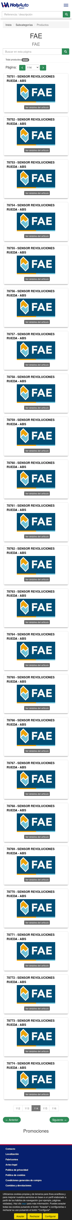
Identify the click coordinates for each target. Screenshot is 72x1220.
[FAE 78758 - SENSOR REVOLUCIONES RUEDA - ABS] (36, 393)
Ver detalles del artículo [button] (37, 107)
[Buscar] (66, 14)
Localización (12, 1154)
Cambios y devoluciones (18, 1185)
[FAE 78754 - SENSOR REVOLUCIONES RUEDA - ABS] (36, 222)
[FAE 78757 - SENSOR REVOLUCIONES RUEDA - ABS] (36, 350)
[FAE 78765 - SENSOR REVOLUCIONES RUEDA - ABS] (36, 694)
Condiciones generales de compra (24, 1180)
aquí (24, 1203)
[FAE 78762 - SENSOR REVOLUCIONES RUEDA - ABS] (36, 565)
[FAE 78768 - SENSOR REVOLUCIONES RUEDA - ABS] (36, 822)
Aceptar (20, 1216)
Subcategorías (24, 25)
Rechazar (35, 1216)
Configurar (50, 1216)
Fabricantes (12, 1159)
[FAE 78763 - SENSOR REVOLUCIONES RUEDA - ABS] (36, 608)
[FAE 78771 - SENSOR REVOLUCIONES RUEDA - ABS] (36, 951)
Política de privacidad (17, 1169)
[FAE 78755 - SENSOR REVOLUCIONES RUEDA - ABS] (36, 265)
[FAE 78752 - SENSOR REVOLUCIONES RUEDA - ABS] (36, 136)
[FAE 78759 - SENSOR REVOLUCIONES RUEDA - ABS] (36, 436)
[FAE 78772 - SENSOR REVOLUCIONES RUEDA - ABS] (36, 994)
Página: (11, 67)
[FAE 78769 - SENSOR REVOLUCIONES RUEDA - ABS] (36, 865)
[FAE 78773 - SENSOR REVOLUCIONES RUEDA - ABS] (36, 1037)
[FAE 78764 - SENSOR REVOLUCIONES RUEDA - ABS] (36, 651)
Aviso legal (11, 1164)
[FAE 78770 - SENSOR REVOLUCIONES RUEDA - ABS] (36, 908)
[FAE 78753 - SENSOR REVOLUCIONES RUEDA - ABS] (36, 179)
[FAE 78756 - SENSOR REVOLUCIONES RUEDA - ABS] (36, 308)
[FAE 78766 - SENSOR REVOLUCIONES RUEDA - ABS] (36, 736)
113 (27, 1108)
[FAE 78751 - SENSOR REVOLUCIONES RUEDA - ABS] (36, 93)
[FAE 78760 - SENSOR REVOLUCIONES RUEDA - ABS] (36, 479)
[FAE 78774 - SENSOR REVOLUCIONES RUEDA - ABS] (36, 1080)
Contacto (10, 1148)
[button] (22, 67)
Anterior (12, 1120)
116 (54, 1108)
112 (18, 1108)
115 (45, 1108)
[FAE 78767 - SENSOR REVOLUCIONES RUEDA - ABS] (36, 779)
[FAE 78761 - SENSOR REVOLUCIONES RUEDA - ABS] (36, 522)
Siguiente (59, 1120)
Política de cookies (15, 1175)
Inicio (9, 25)
